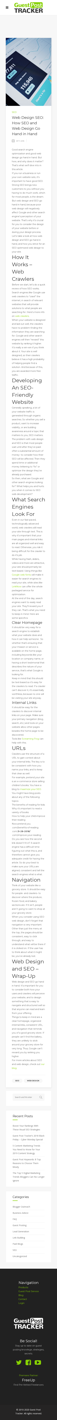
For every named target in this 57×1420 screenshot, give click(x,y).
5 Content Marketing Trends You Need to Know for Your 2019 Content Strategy (26, 1149)
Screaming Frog (30, 738)
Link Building (19, 1237)
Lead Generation (21, 1231)
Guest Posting (19, 1225)
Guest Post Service (28, 1291)
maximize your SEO (30, 789)
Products (23, 1287)
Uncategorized (20, 1256)
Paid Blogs (18, 1243)
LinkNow (16, 586)
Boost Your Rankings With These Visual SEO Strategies (26, 1127)
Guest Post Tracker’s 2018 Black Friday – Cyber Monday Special (28, 1137)
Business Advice (20, 1212)
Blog (20, 1295)
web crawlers (22, 316)
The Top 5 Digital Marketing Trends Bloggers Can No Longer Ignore (29, 1177)
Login (21, 1303)
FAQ (15, 1219)
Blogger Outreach (21, 1206)
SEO (14, 112)
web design (33, 1081)
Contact (22, 1299)
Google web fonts (21, 574)
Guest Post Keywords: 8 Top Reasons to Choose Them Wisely (27, 1163)
